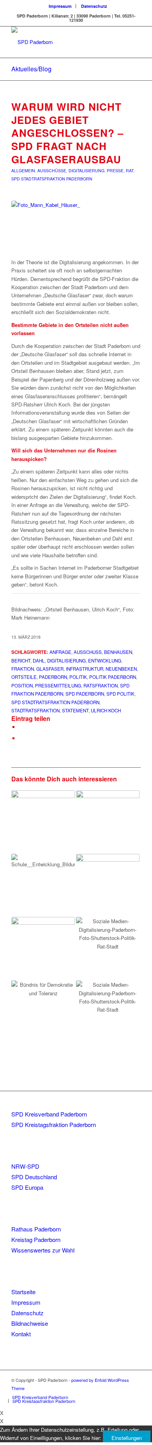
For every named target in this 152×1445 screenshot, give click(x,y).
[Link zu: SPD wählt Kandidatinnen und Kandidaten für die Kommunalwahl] (108, 822)
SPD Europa (27, 1187)
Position (22, 685)
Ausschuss (88, 652)
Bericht (20, 660)
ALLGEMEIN (23, 170)
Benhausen (118, 652)
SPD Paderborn (84, 694)
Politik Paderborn (112, 677)
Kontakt (21, 1334)
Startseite (23, 1292)
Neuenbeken (121, 669)
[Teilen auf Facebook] (21, 727)
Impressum (60, 6)
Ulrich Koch (106, 710)
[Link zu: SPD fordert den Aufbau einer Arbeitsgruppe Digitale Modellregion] (108, 948)
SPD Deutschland (34, 1177)
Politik (78, 677)
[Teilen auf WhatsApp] (21, 738)
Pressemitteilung (58, 685)
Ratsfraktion (100, 685)
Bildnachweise (29, 1323)
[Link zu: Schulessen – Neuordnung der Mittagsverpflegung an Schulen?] (43, 822)
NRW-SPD (25, 1166)
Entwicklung (104, 660)
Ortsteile (24, 677)
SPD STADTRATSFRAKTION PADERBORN (51, 179)
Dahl (39, 660)
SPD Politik (120, 694)
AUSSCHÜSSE (51, 170)
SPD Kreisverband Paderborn (49, 1114)
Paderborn (53, 677)
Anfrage (60, 652)
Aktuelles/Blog (31, 68)
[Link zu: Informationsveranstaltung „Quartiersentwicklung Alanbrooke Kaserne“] (43, 948)
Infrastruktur (84, 669)
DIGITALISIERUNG (86, 170)
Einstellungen (126, 1437)
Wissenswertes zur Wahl (42, 1250)
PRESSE (115, 170)
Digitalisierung (66, 660)
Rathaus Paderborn (36, 1229)
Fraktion (22, 669)
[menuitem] (60, 6)
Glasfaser (50, 669)
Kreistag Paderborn (35, 1239)
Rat (129, 170)
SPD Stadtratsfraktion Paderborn (55, 702)
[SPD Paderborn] (63, 42)
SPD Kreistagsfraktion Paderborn (53, 1124)
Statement (75, 710)
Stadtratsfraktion (35, 710)
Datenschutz (94, 6)
